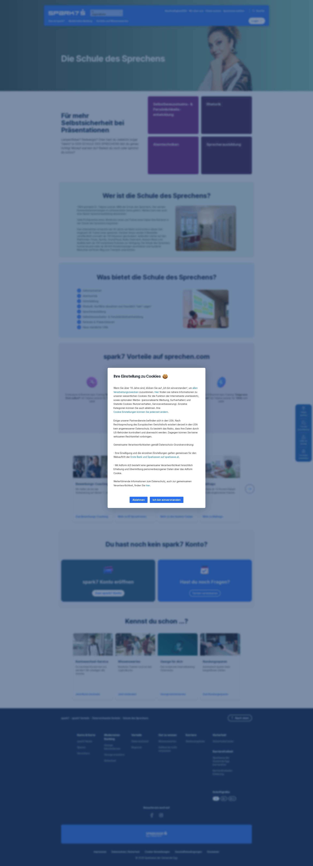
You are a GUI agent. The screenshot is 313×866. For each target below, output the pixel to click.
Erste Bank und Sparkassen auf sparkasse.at (155, 456)
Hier (157, 392)
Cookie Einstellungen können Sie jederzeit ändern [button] (140, 412)
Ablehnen (138, 499)
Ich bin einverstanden (167, 499)
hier (148, 485)
